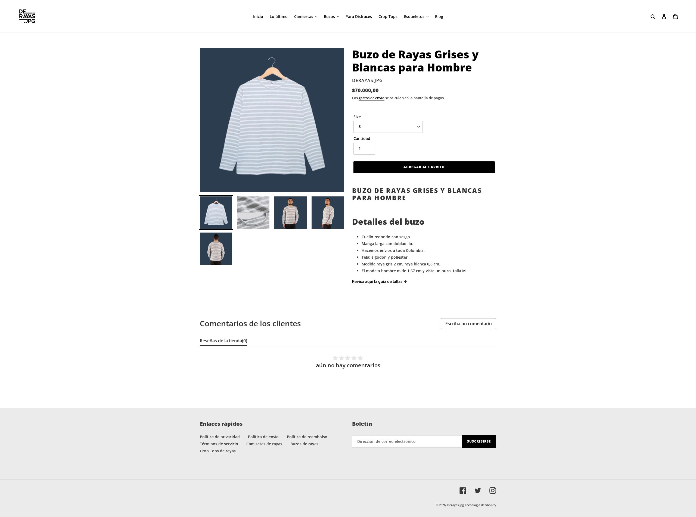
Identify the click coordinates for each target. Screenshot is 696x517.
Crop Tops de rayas (218, 450)
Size (357, 116)
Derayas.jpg (455, 505)
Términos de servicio (219, 443)
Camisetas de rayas (264, 443)
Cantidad (361, 138)
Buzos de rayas (304, 443)
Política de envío (263, 436)
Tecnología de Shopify (480, 505)
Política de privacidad (220, 436)
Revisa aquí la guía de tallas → (379, 281)
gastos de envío (371, 97)
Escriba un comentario (468, 324)
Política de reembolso (307, 436)
